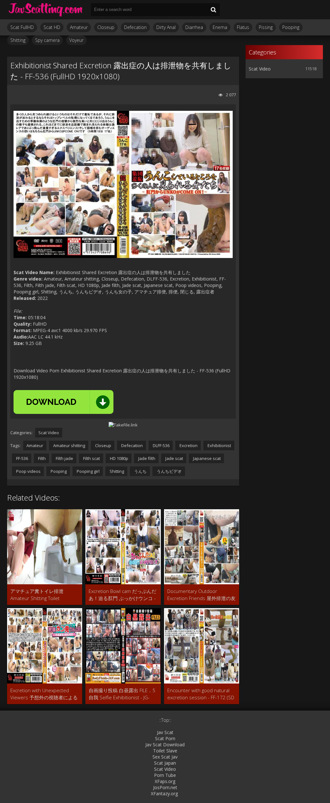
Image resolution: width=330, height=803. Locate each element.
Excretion (188, 445)
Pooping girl (88, 471)
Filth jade (64, 458)
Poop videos (28, 471)
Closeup (105, 27)
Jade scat (173, 458)
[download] (63, 402)
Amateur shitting (68, 445)
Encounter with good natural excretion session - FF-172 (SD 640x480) (200, 694)
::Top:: (165, 720)
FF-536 (21, 458)
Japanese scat (206, 458)
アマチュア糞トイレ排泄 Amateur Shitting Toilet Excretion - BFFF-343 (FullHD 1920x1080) (40, 595)
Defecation (135, 27)
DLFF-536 (161, 445)
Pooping (290, 27)
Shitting (17, 40)
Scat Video (48, 432)
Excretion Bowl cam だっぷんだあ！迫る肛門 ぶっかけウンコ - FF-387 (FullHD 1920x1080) (122, 595)
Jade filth (146, 458)
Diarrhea (194, 27)
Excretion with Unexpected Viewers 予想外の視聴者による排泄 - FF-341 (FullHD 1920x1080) (44, 694)
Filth (41, 458)
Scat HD (52, 27)
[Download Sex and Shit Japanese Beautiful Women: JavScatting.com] (45, 9)
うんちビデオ (169, 471)
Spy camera (47, 40)
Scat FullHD (22, 27)
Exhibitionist (219, 445)
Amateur (79, 27)
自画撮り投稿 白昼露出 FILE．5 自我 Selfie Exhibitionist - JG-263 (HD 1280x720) (122, 694)
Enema (220, 27)
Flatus (243, 27)
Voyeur (76, 40)
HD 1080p (118, 458)
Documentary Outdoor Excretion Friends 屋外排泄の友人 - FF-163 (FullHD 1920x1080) (201, 595)
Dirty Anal (166, 27)
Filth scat (91, 458)
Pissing (266, 27)
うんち (140, 471)
